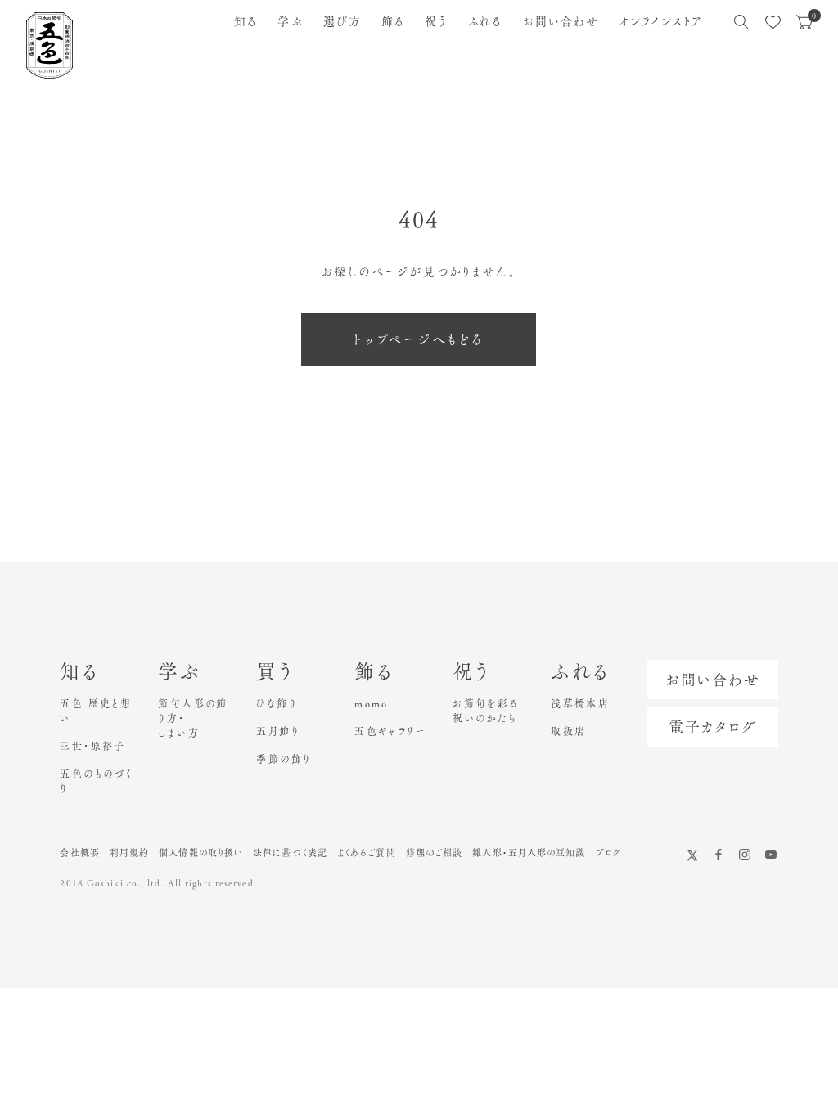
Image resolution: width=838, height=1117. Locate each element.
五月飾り (278, 731)
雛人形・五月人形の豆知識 (528, 852)
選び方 (342, 21)
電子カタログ (713, 727)
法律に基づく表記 (290, 852)
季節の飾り (283, 759)
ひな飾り (276, 703)
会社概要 (79, 852)
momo (371, 703)
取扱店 (568, 731)
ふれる (484, 21)
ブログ (609, 852)
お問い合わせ (561, 21)
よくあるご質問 (366, 852)
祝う (436, 21)
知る (246, 21)
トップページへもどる (419, 339)
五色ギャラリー (390, 731)
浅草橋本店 (580, 703)
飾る (393, 21)
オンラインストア (661, 21)
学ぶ (290, 21)
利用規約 (129, 852)
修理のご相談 (434, 852)
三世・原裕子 (92, 746)
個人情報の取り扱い (201, 852)
